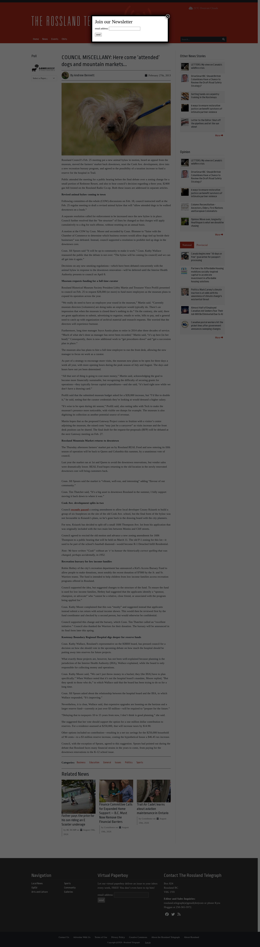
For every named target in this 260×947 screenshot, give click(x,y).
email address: (101, 28)
